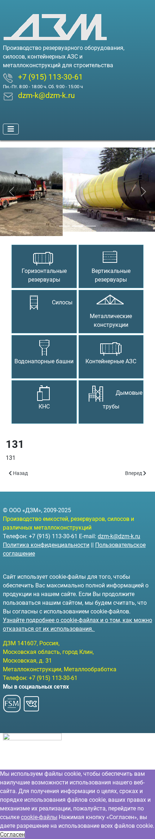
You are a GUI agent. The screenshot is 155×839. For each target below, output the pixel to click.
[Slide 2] (77, 222)
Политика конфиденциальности (46, 545)
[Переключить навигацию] (11, 129)
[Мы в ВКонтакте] (31, 701)
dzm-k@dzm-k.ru (119, 536)
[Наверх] (142, 825)
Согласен (12, 834)
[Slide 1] (64, 222)
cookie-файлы (39, 817)
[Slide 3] (90, 222)
